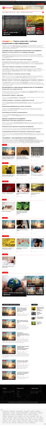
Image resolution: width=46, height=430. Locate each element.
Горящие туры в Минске (19, 411)
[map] (43, 4)
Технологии (23, 12)
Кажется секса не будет (6, 211)
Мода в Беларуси (38, 411)
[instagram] (40, 4)
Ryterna (36, 419)
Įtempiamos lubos (36, 414)
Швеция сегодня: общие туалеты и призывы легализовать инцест (8, 175)
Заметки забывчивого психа (39, 313)
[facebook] (37, 4)
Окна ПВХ (18, 419)
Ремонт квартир (14, 422)
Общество (7, 12)
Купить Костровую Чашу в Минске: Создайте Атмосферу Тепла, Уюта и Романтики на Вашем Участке (8, 157)
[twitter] (38, 4)
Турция (14, 419)
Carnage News (20, 324)
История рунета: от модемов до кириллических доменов (8, 248)
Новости (18, 12)
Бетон (8, 419)
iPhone (4, 422)
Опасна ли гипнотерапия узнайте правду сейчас (8, 267)
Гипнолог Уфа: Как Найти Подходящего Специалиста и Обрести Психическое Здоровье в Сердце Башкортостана (22, 157)
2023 (3, 229)
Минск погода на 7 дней (12, 0)
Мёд (33, 419)
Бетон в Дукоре (40, 419)
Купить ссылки (30, 414)
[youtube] (41, 4)
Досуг (14, 12)
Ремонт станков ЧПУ (5, 411)
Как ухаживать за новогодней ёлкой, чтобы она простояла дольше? (21, 212)
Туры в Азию (26, 422)
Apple (7, 422)
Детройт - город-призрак (35, 156)
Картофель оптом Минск (6, 414)
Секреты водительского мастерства (35, 194)
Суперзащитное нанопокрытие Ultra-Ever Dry (30, 30)
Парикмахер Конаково (32, 422)
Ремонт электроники (20, 422)
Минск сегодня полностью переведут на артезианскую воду (22, 321)
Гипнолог (27, 12)
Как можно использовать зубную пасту (22, 194)
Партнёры (31, 12)
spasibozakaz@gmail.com (35, 392)
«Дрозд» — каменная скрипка (39, 31)
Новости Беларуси (26, 411)
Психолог (4, 419)
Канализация (22, 419)
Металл (11, 419)
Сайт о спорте (13, 414)
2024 (31, 229)
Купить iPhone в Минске (19, 414)
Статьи (3, 12)
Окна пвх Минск (32, 411)
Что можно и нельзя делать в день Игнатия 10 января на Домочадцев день (23, 373)
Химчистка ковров (12, 411)
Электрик (25, 414)
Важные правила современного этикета (22, 230)
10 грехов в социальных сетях (12, 292)
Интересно (11, 12)
